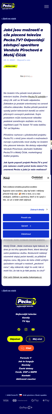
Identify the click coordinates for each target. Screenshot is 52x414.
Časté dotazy (26, 368)
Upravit (24, 226)
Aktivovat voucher (26, 379)
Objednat (15, 339)
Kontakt (26, 375)
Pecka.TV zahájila (37, 96)
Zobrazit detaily (37, 209)
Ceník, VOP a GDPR (26, 372)
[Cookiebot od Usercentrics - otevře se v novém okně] (32, 178)
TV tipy (26, 321)
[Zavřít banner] (48, 178)
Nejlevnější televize (26, 314)
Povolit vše (26, 217)
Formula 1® (26, 358)
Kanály (26, 317)
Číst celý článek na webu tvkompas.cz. (23, 277)
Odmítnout (26, 234)
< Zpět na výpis (9, 18)
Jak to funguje (26, 361)
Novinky (26, 365)
